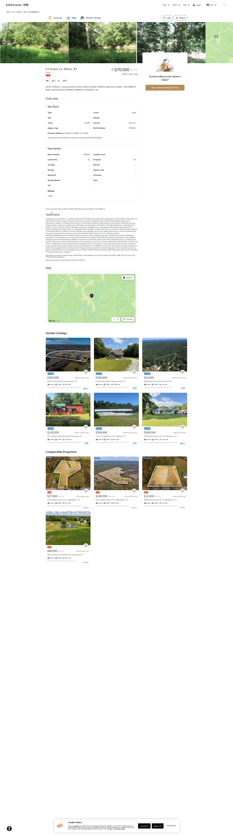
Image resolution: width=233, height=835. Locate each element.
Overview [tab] (57, 17)
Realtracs (63, 219)
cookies (76, 826)
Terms (110, 829)
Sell (185, 5)
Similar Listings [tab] (93, 17)
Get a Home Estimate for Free (165, 87)
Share (182, 17)
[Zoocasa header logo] (17, 5)
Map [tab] (74, 17)
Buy (164, 5)
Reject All (157, 826)
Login (198, 5)
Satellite (129, 277)
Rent (175, 5)
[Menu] (224, 5)
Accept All (144, 826)
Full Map (129, 319)
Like (169, 17)
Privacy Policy (120, 829)
